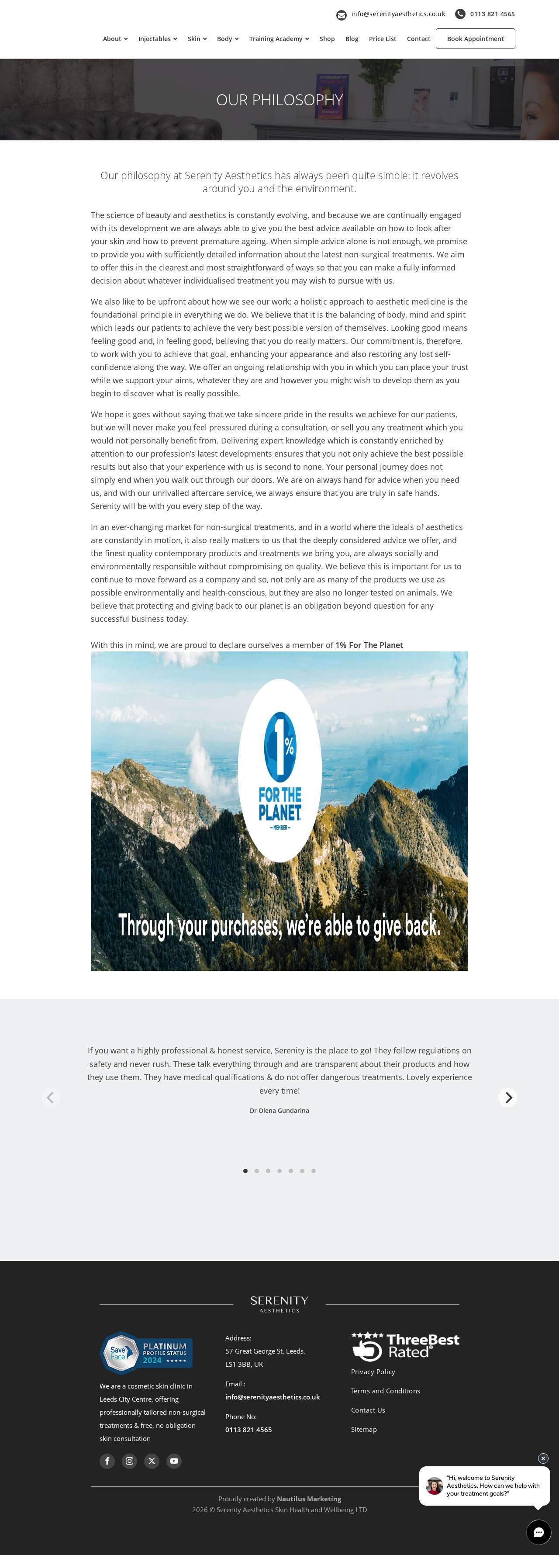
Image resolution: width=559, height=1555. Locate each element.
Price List (383, 39)
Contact (419, 39)
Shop (327, 39)
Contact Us (368, 1410)
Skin (194, 39)
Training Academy (276, 39)
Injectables (154, 39)
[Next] (508, 1097)
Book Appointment (475, 39)
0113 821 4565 (492, 14)
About (112, 39)
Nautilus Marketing (309, 1498)
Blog (352, 39)
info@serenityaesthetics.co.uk (398, 14)
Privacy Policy (373, 1371)
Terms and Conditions (386, 1390)
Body (224, 39)
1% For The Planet (369, 645)
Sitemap (364, 1429)
